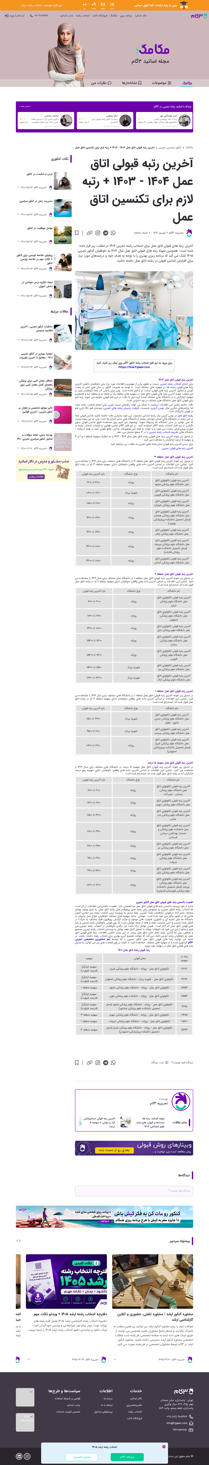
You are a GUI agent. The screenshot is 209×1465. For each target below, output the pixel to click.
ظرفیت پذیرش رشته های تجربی (121, 408)
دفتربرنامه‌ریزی (134, 1405)
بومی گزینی (157, 408)
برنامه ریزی (126, 16)
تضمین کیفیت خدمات (68, 1412)
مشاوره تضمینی (81, 1457)
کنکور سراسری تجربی (170, 148)
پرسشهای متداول (103, 1412)
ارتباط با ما (107, 1405)
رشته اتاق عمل (185, 416)
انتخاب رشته (83, 16)
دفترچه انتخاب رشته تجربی (163, 432)
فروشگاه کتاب (99, 16)
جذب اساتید (66, 16)
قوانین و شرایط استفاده (67, 1398)
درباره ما (108, 1398)
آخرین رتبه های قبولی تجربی (177, 448)
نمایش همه (25, 106)
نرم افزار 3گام (127, 1457)
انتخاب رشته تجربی (170, 384)
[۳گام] (199, 15)
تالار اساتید (141, 16)
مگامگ (113, 16)
